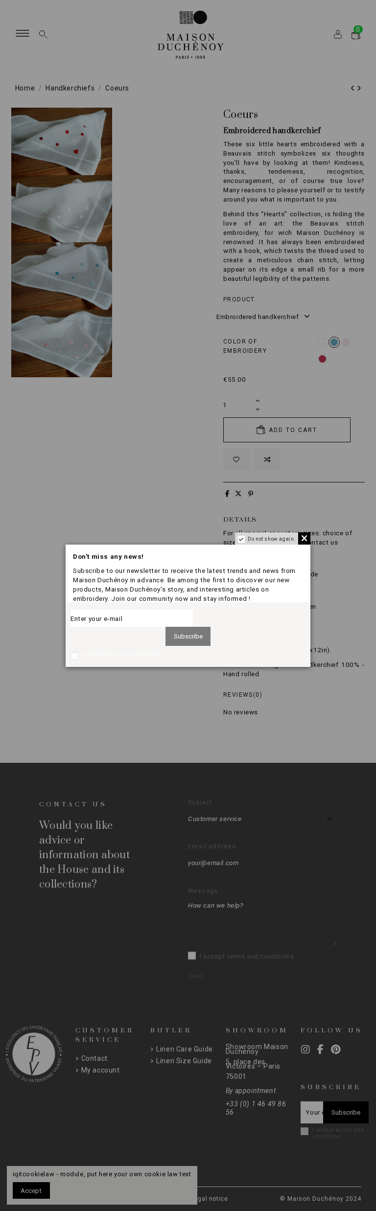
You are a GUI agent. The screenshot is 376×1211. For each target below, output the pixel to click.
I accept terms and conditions (122, 655)
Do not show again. (272, 539)
